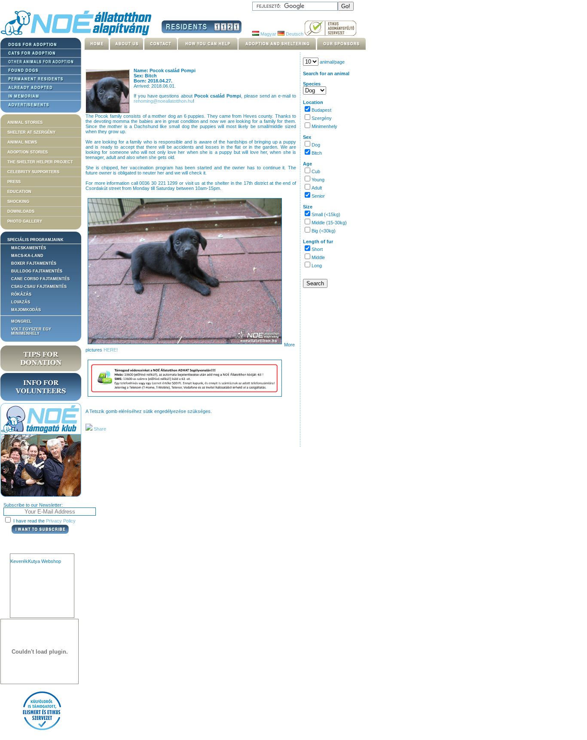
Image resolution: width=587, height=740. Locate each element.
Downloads (20, 211)
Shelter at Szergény (31, 132)
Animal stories (25, 122)
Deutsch (293, 34)
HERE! (111, 349)
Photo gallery (24, 221)
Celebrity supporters (33, 172)
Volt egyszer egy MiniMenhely (31, 331)
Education (19, 192)
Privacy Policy (61, 520)
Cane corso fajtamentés (40, 279)
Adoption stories (27, 152)
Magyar (267, 34)
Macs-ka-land (27, 256)
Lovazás (20, 302)
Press (14, 182)
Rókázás (21, 294)
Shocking (18, 201)
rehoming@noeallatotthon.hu (163, 101)
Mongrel (21, 321)
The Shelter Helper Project (40, 162)
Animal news (22, 142)
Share (99, 428)
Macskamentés (28, 248)
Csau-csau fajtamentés (39, 286)
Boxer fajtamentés (33, 263)
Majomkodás (26, 310)
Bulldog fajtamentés (36, 271)
